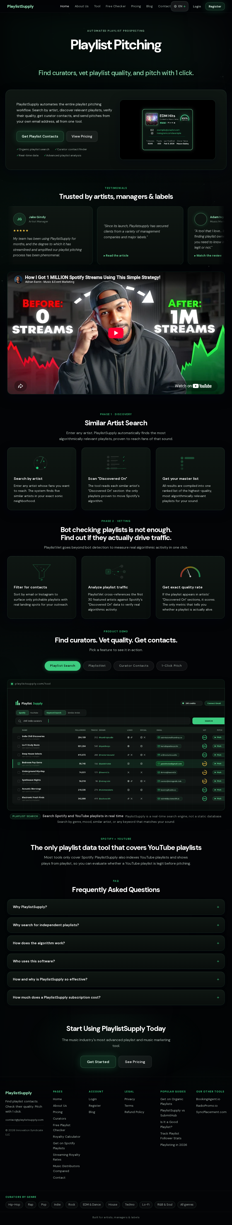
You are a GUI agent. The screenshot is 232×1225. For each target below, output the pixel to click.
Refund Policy (134, 1112)
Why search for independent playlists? (46, 925)
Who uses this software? (34, 961)
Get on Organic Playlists (171, 1101)
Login (197, 6)
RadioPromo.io (207, 1106)
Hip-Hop (14, 1204)
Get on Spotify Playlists (64, 1145)
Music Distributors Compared (66, 1168)
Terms (129, 1106)
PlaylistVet (97, 666)
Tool (97, 6)
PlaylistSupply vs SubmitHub (172, 1112)
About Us (82, 6)
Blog (149, 6)
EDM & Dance (92, 1204)
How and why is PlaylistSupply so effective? (50, 979)
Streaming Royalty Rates (66, 1157)
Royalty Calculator (66, 1137)
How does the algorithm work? (39, 943)
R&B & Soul (164, 1204)
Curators (59, 1118)
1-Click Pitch (172, 666)
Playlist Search (62, 666)
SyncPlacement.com (211, 1112)
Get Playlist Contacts (40, 136)
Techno (130, 1204)
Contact (164, 6)
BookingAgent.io (208, 1099)
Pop (43, 1204)
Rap (30, 1204)
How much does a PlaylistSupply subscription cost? (57, 997)
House (113, 1204)
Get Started (98, 1061)
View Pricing (82, 136)
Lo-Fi (146, 1204)
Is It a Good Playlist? (169, 1124)
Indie (57, 1204)
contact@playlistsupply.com (24, 1120)
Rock (71, 1204)
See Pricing (135, 1061)
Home (64, 6)
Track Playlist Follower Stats (170, 1136)
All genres (186, 1204)
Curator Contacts (134, 666)
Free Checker (116, 6)
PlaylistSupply (20, 6)
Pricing (136, 6)
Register (215, 6)
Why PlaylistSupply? (30, 907)
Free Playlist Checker (61, 1127)
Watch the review (17, 255)
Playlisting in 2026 (173, 1145)
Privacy (130, 1099)
